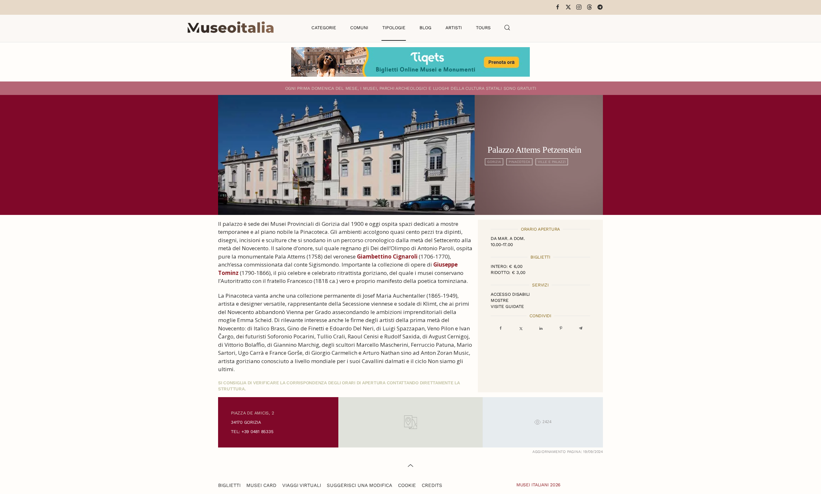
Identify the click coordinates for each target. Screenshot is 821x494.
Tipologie (393, 27)
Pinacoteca (519, 162)
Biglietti (229, 485)
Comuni (359, 27)
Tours (483, 27)
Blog (425, 27)
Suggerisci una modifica (359, 485)
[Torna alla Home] (230, 27)
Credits (432, 485)
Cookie (407, 485)
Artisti (453, 27)
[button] (507, 27)
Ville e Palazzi (552, 162)
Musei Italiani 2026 (538, 484)
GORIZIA (494, 162)
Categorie (323, 27)
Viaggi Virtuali (301, 485)
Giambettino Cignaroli (387, 256)
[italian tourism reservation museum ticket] (410, 62)
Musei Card (261, 485)
